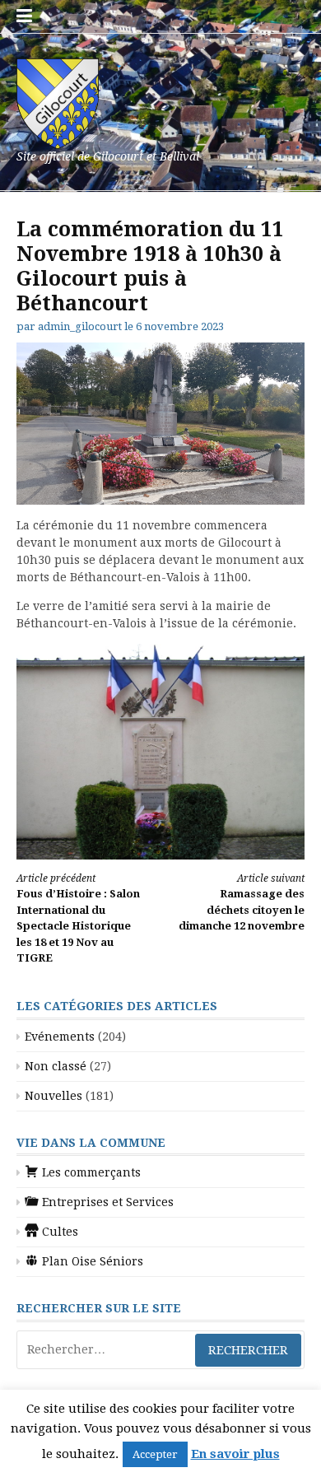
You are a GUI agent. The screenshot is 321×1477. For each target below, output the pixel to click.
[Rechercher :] (160, 1350)
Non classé (55, 1066)
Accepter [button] (155, 1454)
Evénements (60, 1036)
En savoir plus (235, 1454)
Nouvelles (53, 1095)
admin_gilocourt (80, 326)
